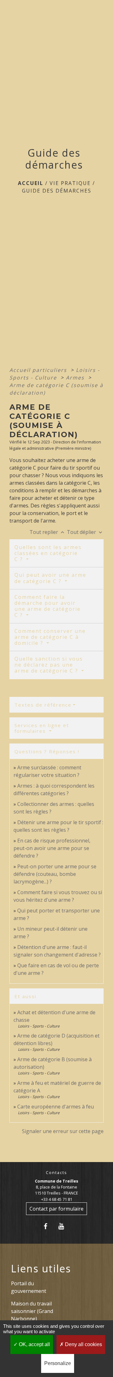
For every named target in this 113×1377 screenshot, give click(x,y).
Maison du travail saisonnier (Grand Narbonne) (32, 1311)
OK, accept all (34, 1344)
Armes (76, 377)
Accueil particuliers (39, 370)
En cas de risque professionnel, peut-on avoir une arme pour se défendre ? (51, 848)
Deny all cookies (83, 1344)
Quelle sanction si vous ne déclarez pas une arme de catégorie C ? (48, 664)
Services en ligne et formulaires (41, 728)
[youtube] (64, 1226)
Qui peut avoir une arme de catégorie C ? (50, 577)
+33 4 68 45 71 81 (56, 1199)
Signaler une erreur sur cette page (63, 1131)
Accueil (30, 183)
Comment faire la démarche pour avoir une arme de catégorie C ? (47, 606)
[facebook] (48, 1226)
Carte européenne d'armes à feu (55, 1106)
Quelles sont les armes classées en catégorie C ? (48, 553)
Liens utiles (41, 1269)
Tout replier (48, 532)
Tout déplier (85, 532)
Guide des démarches (56, 190)
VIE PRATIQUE (70, 183)
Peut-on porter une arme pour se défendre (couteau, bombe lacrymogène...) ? (54, 874)
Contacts (56, 1172)
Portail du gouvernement (28, 1287)
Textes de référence (43, 705)
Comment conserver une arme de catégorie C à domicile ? (50, 637)
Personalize (57, 1363)
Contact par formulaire (56, 1208)
